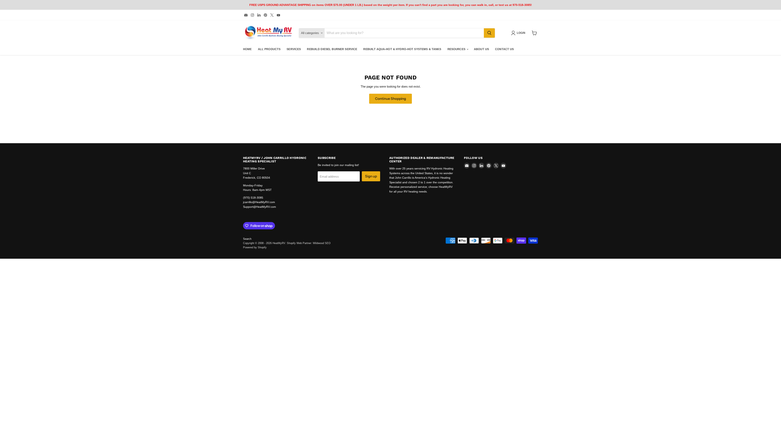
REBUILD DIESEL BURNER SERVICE (332, 49)
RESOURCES (456, 49)
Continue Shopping (390, 99)
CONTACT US (504, 49)
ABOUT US (481, 49)
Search (247, 238)
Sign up (371, 176)
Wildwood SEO (322, 243)
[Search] (489, 33)
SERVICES (294, 49)
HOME (247, 49)
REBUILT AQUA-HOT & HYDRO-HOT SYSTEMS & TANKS (402, 49)
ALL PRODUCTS (269, 49)
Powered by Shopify (255, 247)
